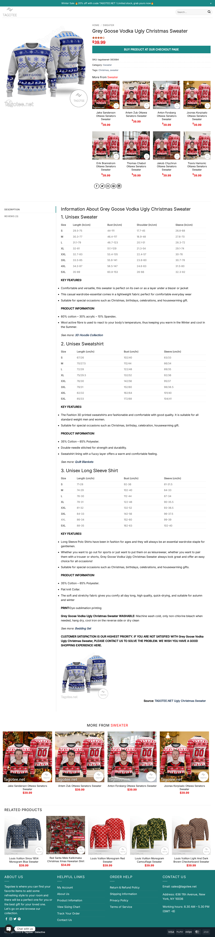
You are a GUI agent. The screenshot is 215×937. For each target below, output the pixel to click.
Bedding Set (83, 628)
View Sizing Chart (68, 906)
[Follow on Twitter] (15, 919)
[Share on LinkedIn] (119, 186)
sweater (114, 70)
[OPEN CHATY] (9, 929)
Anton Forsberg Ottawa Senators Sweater (166, 116)
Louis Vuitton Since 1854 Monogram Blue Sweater (23, 860)
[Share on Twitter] (102, 186)
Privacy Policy (119, 900)
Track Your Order (68, 913)
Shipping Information (123, 894)
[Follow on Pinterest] (19, 919)
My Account (65, 887)
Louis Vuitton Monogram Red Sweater (107, 860)
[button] (9, 103)
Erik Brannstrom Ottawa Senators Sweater (106, 166)
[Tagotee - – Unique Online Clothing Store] (18, 12)
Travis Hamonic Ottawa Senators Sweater (197, 166)
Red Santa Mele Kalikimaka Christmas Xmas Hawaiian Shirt (65, 859)
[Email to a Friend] (107, 186)
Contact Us (64, 920)
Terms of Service (121, 906)
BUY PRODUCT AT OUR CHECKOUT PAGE (151, 49)
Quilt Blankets (84, 461)
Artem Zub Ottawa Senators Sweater (136, 114)
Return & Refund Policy (125, 887)
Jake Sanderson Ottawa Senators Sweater (106, 116)
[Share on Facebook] (96, 186)
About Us (63, 894)
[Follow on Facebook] (6, 919)
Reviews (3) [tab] (11, 216)
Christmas (104, 70)
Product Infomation (69, 900)
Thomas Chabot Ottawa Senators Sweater (136, 166)
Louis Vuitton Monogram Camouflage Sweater (149, 860)
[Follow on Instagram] (10, 919)
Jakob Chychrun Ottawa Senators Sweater (166, 166)
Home (95, 25)
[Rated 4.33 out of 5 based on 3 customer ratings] (151, 37)
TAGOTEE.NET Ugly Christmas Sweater (180, 700)
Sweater (108, 25)
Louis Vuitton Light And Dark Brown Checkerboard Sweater (191, 860)
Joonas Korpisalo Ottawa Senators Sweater (197, 116)
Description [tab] (12, 209)
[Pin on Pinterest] (113, 186)
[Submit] (209, 12)
